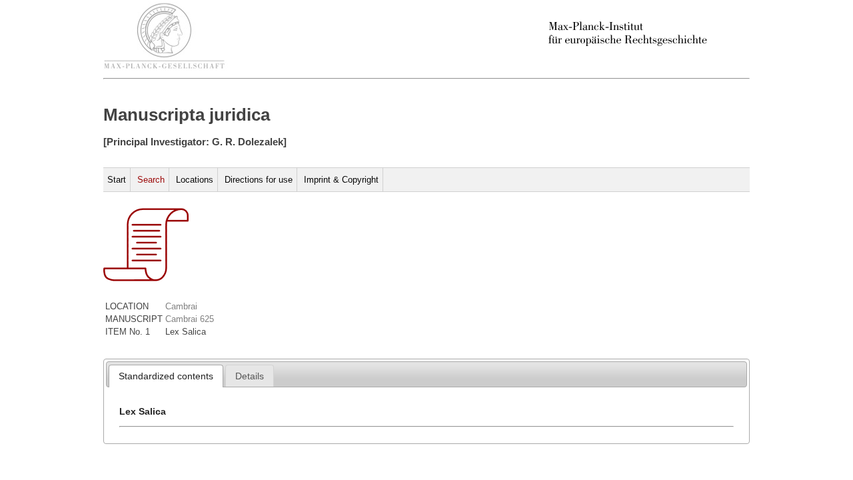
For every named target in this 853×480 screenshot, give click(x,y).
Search (151, 180)
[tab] (166, 376)
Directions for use (259, 180)
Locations (194, 180)
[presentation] (166, 376)
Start (116, 180)
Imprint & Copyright (341, 180)
